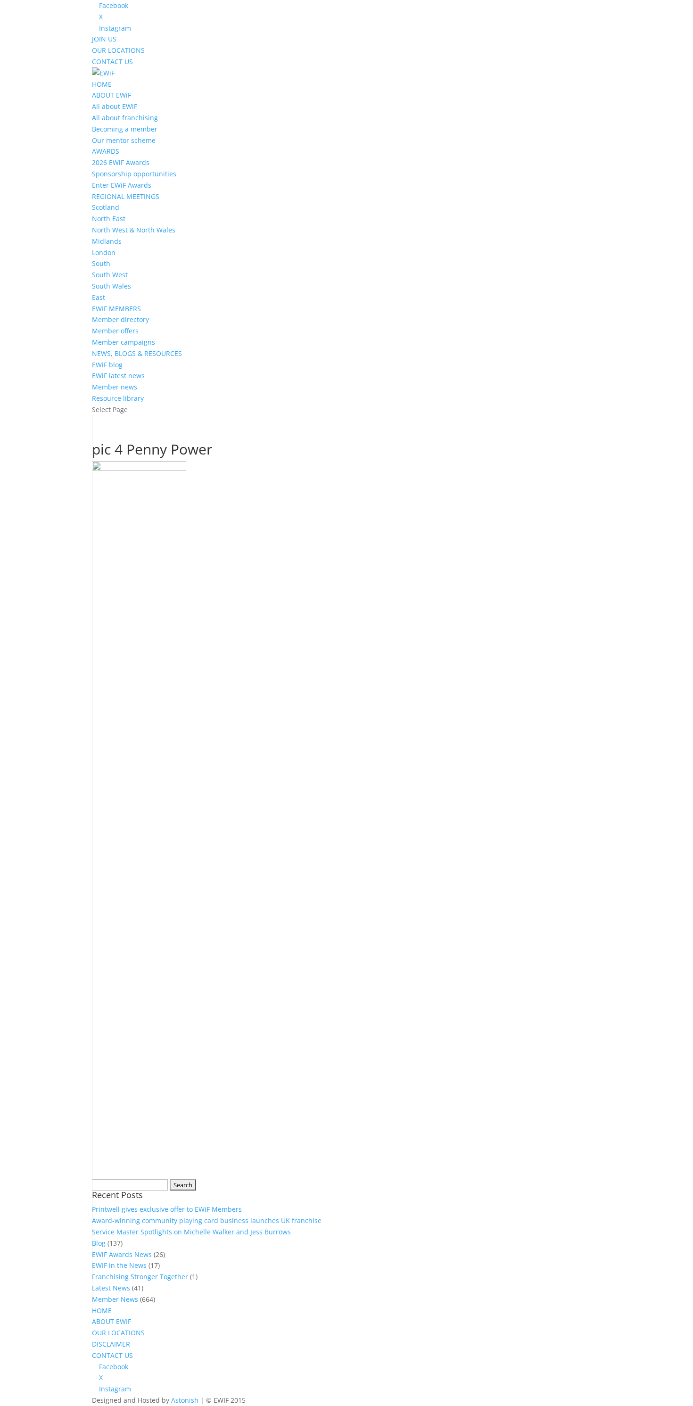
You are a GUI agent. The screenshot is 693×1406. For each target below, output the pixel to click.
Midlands (107, 241)
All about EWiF (114, 106)
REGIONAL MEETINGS (125, 196)
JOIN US (104, 38)
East (98, 297)
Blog (99, 1243)
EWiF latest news (118, 375)
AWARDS (105, 151)
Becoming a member (124, 128)
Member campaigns (123, 342)
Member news (114, 386)
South (101, 263)
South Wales (111, 285)
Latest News (111, 1287)
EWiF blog (107, 364)
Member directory (120, 319)
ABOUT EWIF (111, 1321)
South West (110, 274)
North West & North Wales (133, 229)
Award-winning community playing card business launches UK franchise (207, 1220)
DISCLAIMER (111, 1344)
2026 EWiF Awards (120, 162)
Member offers (115, 330)
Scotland (105, 207)
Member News (115, 1299)
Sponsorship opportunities (134, 173)
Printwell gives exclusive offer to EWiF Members (167, 1209)
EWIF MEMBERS (116, 308)
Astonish (184, 1400)
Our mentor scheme (124, 140)
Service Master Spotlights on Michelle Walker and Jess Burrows (191, 1231)
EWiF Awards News (122, 1254)
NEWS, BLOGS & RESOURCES (137, 353)
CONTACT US (112, 61)
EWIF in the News (119, 1265)
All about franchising (125, 117)
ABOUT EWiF (111, 95)
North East (108, 218)
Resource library (118, 398)
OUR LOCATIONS (118, 50)
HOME (102, 84)
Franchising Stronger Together (140, 1276)
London (104, 252)
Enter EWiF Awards (121, 185)
